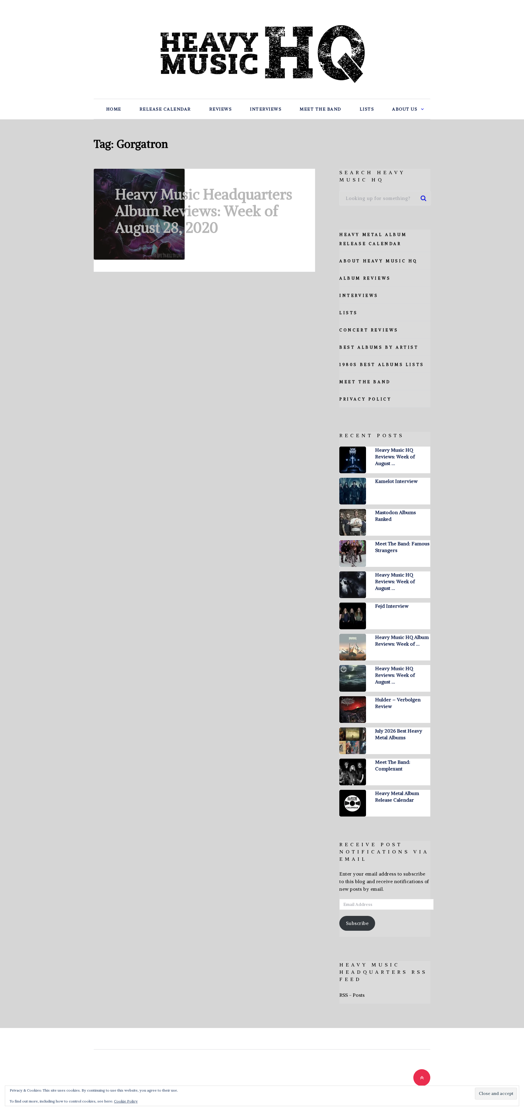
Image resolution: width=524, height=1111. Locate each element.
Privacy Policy (365, 399)
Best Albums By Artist (379, 347)
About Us (404, 109)
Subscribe (357, 923)
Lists (367, 109)
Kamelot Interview (396, 481)
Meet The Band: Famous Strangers (402, 547)
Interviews (265, 109)
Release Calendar (165, 109)
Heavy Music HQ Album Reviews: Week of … (402, 640)
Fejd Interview (391, 606)
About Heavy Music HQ (378, 261)
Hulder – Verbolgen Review (398, 703)
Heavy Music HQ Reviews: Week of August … (395, 456)
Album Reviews (365, 278)
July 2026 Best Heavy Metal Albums (398, 734)
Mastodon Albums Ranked (395, 515)
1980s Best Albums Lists (381, 364)
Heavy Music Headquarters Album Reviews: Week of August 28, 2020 (203, 211)
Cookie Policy (126, 1101)
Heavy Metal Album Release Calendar (397, 796)
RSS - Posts (351, 995)
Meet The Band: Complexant (392, 765)
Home (113, 109)
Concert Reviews (368, 330)
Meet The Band (320, 109)
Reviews (220, 109)
